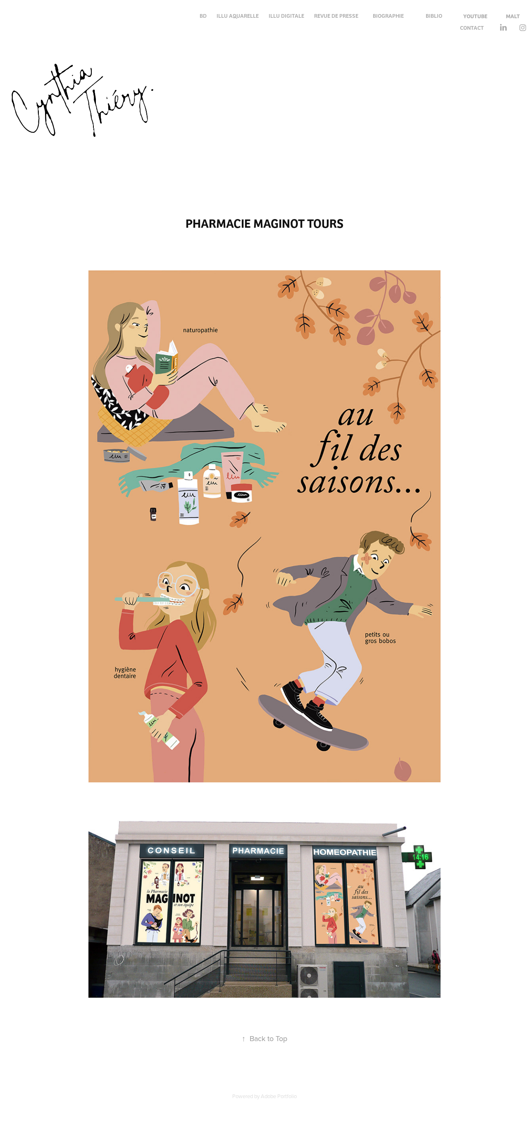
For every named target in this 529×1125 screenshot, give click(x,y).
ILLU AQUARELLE (238, 15)
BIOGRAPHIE (388, 15)
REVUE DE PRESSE (336, 15)
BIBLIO (434, 15)
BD (203, 15)
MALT (513, 16)
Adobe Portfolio (279, 1096)
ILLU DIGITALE (286, 15)
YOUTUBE (475, 16)
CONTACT (472, 27)
